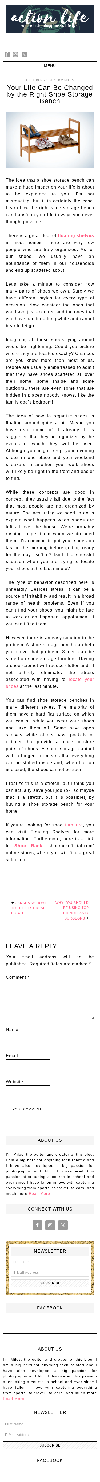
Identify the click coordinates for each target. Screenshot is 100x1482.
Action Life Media (50, 23)
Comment (17, 977)
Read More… (41, 1193)
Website (14, 1082)
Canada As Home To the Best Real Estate (29, 908)
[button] (50, 65)
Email (12, 1055)
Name (12, 1029)
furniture (74, 825)
